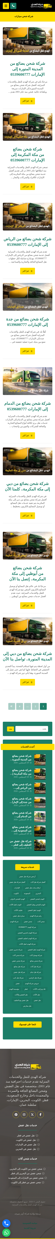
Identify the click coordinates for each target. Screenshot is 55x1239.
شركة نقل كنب (18, 978)
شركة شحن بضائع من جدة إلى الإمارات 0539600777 (20, 802)
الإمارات (17, 888)
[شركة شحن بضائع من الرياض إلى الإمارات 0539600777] (40, 788)
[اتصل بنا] (6, 1223)
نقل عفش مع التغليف (21, 1000)
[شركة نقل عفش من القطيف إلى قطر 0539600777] (40, 845)
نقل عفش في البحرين (26, 1149)
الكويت (16, 893)
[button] (6, 6)
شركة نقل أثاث (35, 967)
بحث (10, 729)
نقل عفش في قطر (26, 1135)
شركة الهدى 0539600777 (27, 927)
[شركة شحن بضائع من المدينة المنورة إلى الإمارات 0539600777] (40, 759)
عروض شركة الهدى (32, 983)
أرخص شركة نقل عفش (27, 877)
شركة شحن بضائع (36, 961)
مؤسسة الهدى (14, 989)
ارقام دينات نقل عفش (32, 888)
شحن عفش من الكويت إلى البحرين (26, 1169)
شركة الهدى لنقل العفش (36, 950)
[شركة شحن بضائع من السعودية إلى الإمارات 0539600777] (40, 831)
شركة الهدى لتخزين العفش (27, 933)
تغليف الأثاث (18, 910)
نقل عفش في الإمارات (25, 1144)
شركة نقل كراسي (35, 978)
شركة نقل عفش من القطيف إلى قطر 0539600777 (20, 845)
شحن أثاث (41, 922)
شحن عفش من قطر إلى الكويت (26, 1182)
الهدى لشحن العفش (37, 899)
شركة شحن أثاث (18, 955)
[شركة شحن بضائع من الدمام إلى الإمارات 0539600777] (40, 816)
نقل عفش (37, 1000)
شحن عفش (28, 922)
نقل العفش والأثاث (21, 995)
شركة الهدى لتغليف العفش (27, 938)
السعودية (27, 893)
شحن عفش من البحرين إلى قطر (26, 1173)
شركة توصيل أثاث (36, 955)
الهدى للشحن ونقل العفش (36, 905)
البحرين (38, 893)
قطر (26, 989)
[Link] (13, 6)
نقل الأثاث (36, 995)
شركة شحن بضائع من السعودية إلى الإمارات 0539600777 (20, 830)
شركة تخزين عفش (15, 950)
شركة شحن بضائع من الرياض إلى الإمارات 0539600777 (20, 788)
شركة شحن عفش (18, 961)
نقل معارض (27, 1006)
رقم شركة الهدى (36, 916)
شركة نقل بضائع (19, 967)
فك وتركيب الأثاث (39, 989)
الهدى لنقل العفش (34, 910)
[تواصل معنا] (6, 1233)
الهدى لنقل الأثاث (15, 905)
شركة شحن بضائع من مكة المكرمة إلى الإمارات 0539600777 (20, 774)
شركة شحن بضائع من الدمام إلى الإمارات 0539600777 (20, 816)
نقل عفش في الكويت (26, 1140)
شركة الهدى (14, 922)
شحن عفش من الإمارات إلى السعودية (25, 1178)
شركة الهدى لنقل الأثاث (27, 944)
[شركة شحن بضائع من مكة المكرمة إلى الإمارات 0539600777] (40, 774)
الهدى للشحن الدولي (17, 899)
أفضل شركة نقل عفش (17, 882)
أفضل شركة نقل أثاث (37, 882)
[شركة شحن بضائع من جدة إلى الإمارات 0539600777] (40, 802)
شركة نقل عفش (19, 972)
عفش (18, 983)
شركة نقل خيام (35, 972)
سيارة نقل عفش (19, 916)
